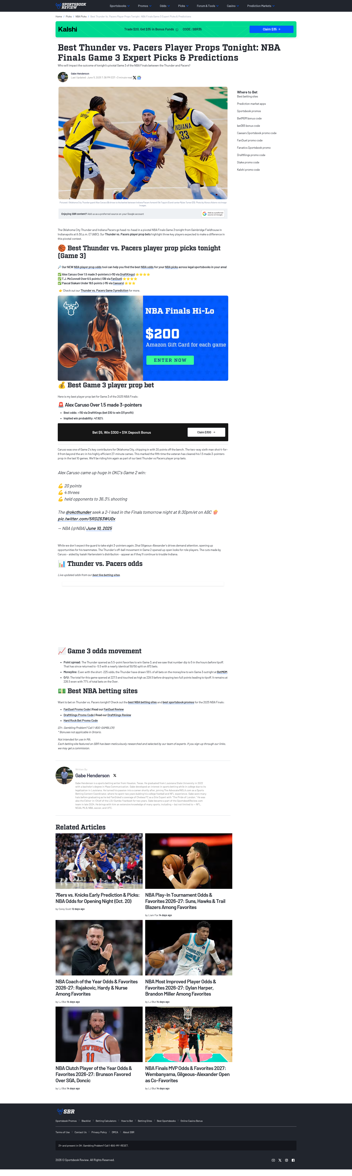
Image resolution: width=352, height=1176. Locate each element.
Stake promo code (248, 162)
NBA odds (147, 267)
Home (59, 16)
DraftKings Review (119, 715)
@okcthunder (78, 512)
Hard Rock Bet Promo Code (81, 720)
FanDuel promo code (250, 140)
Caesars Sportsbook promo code (256, 133)
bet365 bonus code (248, 125)
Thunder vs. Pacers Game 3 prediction (104, 290)
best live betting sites (106, 575)
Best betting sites (247, 96)
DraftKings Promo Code (79, 715)
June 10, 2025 (99, 528)
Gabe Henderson (80, 73)
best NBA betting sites (142, 702)
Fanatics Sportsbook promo (254, 147)
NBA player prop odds (88, 267)
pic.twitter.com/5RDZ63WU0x (86, 518)
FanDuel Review (114, 709)
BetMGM (222, 672)
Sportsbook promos (249, 111)
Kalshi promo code (248, 169)
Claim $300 (204, 432)
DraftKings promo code (251, 155)
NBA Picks (81, 16)
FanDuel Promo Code (77, 709)
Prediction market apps (251, 103)
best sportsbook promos (178, 702)
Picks (69, 16)
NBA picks (171, 267)
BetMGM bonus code (249, 118)
